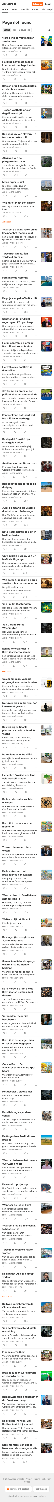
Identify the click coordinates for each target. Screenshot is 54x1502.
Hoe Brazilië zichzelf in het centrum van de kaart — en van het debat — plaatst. (19, 1189)
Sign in (48, 4)
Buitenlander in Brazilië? (17, 754)
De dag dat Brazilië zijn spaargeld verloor (16, 441)
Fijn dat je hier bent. (12, 923)
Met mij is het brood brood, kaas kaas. (18, 208)
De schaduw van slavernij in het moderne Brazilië (19, 136)
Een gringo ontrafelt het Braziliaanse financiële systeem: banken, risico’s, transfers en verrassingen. (18, 880)
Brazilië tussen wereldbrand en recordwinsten (19, 1374)
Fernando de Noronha (15, 277)
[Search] (49, 30)
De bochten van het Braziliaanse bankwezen (17, 873)
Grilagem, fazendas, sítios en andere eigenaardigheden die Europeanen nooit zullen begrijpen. (19, 904)
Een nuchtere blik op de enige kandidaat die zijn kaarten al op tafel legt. (17, 1169)
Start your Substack (19, 1488)
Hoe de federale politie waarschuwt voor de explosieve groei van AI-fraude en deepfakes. (19, 1336)
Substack (12, 1496)
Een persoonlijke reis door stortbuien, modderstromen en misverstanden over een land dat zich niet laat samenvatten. (18, 1210)
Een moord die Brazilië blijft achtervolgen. (16, 1097)
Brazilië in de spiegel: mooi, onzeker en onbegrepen (18, 1042)
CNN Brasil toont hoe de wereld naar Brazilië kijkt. (18, 1048)
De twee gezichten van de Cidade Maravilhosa (17, 1306)
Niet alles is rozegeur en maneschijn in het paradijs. (15, 187)
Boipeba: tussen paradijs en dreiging (19, 485)
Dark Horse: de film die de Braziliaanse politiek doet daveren (17, 992)
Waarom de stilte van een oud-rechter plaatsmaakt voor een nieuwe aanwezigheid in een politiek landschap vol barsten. (17, 946)
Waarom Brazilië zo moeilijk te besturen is (19, 1227)
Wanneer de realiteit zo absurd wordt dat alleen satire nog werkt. (19, 973)
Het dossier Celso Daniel (17, 1091)
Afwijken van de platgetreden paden (14, 160)
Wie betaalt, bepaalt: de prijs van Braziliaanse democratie (19, 582)
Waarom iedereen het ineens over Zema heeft (19, 1162)
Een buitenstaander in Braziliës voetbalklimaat (17, 650)
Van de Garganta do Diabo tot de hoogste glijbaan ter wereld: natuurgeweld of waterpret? (18, 1258)
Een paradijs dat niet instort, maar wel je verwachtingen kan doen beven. (19, 283)
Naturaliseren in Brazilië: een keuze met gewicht (19, 705)
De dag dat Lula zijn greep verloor (18, 1275)
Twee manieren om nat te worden (17, 1251)
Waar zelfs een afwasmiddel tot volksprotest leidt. (17, 1076)
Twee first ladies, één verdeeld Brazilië (15, 255)
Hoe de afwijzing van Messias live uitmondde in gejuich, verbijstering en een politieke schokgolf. (19, 1282)
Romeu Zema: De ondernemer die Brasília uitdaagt (20, 1398)
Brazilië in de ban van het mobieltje (17, 825)
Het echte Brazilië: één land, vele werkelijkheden (19, 777)
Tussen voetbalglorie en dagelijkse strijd (16, 112)
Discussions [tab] (24, 30)
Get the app (41, 1488)
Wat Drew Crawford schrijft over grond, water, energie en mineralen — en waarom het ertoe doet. (19, 1145)
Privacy (29, 1479)
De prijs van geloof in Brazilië (19, 298)
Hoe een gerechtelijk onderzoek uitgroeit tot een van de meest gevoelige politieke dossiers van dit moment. (19, 327)
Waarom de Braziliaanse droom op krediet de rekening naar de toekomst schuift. (19, 1357)
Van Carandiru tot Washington (13, 626)
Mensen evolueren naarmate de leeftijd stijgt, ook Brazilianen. (18, 1453)
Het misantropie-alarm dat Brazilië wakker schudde (18, 345)
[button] (5, 9)
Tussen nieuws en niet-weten (16, 849)
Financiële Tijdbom (13, 1352)
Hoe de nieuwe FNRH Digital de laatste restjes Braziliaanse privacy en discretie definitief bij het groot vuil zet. (19, 1429)
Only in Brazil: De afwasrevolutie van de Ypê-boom (18, 1067)
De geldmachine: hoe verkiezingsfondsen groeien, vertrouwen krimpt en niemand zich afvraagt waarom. (20, 588)
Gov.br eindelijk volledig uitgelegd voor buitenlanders (20, 681)
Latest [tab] (7, 30)
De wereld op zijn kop (15, 1184)
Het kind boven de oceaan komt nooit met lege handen (19, 63)
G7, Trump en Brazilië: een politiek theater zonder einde (19, 393)
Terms (37, 1479)
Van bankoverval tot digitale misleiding (19, 1330)
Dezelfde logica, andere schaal (16, 1114)
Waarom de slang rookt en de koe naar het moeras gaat (19, 231)
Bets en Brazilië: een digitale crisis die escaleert (19, 87)
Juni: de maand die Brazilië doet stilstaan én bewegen (18, 509)
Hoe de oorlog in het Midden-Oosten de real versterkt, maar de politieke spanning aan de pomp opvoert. (19, 1381)
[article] (27, 46)
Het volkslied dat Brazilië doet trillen (17, 369)
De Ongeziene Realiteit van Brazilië (18, 1138)
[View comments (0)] (16, 55)
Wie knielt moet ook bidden (18, 202)
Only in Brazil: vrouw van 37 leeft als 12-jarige (19, 557)
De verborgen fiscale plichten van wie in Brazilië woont (18, 730)
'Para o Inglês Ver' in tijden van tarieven (18, 39)
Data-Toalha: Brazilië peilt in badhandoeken (19, 533)
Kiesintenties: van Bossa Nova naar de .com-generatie (19, 1446)
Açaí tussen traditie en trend (19, 463)
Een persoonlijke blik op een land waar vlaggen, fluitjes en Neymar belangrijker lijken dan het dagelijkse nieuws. (18, 657)
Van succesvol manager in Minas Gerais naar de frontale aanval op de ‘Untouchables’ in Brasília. (18, 1405)
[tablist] (17, 30)
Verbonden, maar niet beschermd (15, 1018)
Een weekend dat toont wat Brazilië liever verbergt (18, 417)
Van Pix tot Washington (16, 604)
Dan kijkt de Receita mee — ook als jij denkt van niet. (19, 759)
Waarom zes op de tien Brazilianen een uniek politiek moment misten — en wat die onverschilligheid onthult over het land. (19, 856)
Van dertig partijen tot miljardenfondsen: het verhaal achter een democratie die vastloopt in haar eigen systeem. (20, 1234)
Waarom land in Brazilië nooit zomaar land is (20, 897)
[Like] (4, 79)
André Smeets (15, 51)
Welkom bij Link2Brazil (16, 919)
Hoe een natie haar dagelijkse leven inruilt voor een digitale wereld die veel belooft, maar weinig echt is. (19, 832)
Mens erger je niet (13, 182)
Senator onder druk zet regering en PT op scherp (17, 320)
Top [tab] (14, 30)
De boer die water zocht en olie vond (18, 801)
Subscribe (37, 4)
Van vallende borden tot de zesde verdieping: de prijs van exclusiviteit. (18, 1312)
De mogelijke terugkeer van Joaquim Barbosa (18, 939)
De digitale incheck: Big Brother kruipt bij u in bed (17, 1422)
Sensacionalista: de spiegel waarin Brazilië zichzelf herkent (19, 964)
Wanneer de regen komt (16, 1205)
